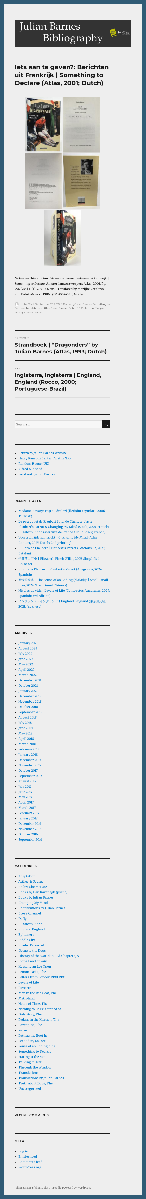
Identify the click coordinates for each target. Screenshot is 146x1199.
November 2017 (29, 765)
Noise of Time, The (33, 1004)
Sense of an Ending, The (36, 1046)
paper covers (34, 312)
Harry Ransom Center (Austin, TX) (44, 458)
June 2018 (25, 728)
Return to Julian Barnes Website (42, 453)
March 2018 (27, 744)
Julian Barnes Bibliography (31, 1187)
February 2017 (28, 813)
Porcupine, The (30, 1025)
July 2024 (25, 654)
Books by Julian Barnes (77, 304)
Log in (23, 1151)
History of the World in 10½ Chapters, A (48, 956)
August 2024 (27, 648)
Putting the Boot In (32, 1035)
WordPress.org (29, 1167)
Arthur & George (31, 881)
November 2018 (30, 701)
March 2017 (27, 808)
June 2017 (25, 792)
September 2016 (30, 839)
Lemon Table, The (32, 972)
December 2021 (29, 680)
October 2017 (28, 770)
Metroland (26, 998)
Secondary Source (32, 1041)
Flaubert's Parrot (31, 945)
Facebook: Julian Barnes (36, 474)
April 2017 (26, 802)
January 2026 (28, 643)
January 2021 (28, 691)
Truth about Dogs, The (35, 1083)
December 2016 (29, 824)
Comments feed (30, 1162)
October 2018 (28, 707)
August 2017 (27, 781)
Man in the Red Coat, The (37, 993)
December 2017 (29, 760)
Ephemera (26, 934)
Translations (33, 308)
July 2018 (25, 723)
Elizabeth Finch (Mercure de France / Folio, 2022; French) (62, 532)
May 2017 (25, 797)
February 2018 (29, 749)
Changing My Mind (33, 903)
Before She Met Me (32, 887)
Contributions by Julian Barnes (41, 908)
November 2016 (29, 829)
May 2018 (25, 733)
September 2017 (30, 776)
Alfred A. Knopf (30, 469)
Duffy (22, 919)
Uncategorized (29, 1089)
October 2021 (28, 685)
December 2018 (29, 696)
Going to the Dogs (32, 950)
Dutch (72, 308)
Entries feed (27, 1156)
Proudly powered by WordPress (71, 1187)
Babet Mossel (59, 308)
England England (31, 929)
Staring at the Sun (31, 1057)
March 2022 (27, 675)
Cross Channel (29, 913)
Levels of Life (28, 982)
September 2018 (30, 712)
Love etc (24, 988)
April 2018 (26, 739)
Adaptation (26, 876)
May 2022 (25, 664)
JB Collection (85, 308)
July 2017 (24, 786)
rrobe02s (26, 304)
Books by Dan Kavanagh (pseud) (42, 892)
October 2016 (28, 834)
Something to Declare (35, 1051)
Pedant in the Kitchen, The (38, 1019)
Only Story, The (30, 1014)
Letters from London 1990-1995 (42, 977)
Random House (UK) (33, 463)
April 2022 (26, 669)
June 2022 (25, 659)
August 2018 (27, 717)
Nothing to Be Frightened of (39, 1009)
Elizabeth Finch (30, 924)
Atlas (46, 308)
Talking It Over (30, 1062)
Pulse (22, 1030)
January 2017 (27, 818)
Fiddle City (26, 940)
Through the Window (34, 1067)
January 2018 (28, 754)
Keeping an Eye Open (34, 966)
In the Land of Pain (32, 961)
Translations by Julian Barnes (41, 1078)
